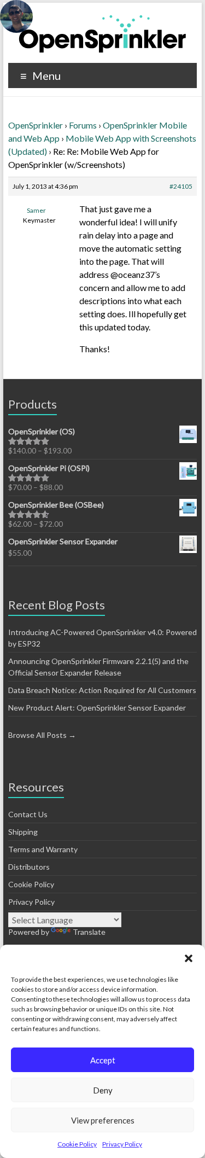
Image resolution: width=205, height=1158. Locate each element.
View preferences (102, 1120)
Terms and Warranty (43, 849)
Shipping (23, 831)
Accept (102, 1060)
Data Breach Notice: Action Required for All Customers (102, 690)
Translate (89, 931)
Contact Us (28, 814)
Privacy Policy (122, 1144)
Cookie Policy (77, 1144)
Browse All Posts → (42, 735)
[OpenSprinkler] (102, 33)
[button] (188, 958)
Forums (83, 125)
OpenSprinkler (35, 125)
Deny (103, 1090)
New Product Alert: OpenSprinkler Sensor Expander (97, 707)
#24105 (180, 186)
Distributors (29, 866)
